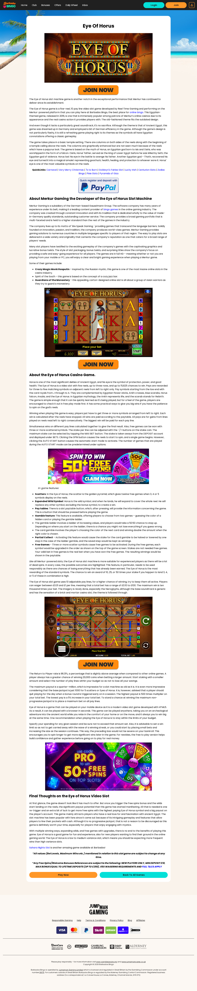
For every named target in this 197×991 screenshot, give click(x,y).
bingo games (110, 209)
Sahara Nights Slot (39, 847)
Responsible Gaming (62, 920)
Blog (130, 920)
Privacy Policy (116, 920)
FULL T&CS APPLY (152, 866)
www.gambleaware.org (106, 962)
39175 (41, 972)
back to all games (134, 875)
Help (79, 920)
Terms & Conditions (96, 920)
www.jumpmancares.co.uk (134, 962)
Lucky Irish (130, 169)
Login (154, 5)
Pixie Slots (92, 173)
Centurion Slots (147, 169)
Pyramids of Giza (109, 173)
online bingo (136, 112)
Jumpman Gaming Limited (71, 970)
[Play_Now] (98, 466)
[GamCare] (57, 946)
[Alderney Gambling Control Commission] (136, 947)
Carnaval (51, 169)
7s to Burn (91, 169)
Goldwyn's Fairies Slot (111, 169)
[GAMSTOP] (81, 947)
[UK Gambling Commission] (98, 947)
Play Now (63, 875)
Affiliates (140, 920)
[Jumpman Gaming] (98, 913)
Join (176, 5)
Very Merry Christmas (71, 169)
